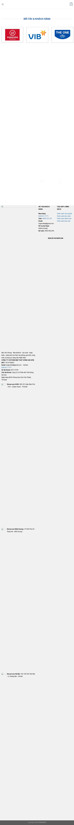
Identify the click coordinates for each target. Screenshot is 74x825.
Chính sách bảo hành (64, 216)
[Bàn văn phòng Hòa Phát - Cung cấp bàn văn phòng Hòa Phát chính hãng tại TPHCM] (37, 4)
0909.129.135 (47, 218)
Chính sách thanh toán (64, 218)
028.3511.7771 (6, 367)
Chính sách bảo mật (63, 221)
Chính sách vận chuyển (64, 214)
